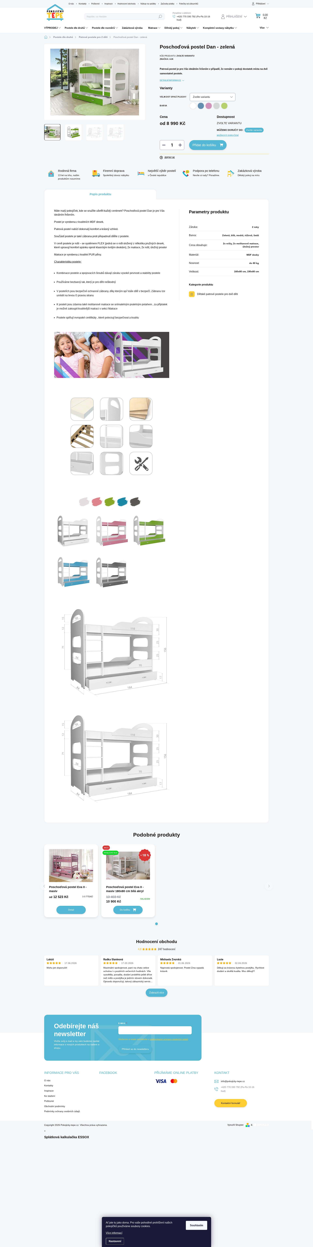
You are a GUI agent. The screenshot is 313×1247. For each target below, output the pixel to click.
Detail (71, 909)
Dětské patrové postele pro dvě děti (217, 294)
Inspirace (108, 4)
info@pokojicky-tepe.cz (233, 1081)
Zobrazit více (156, 992)
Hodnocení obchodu (127, 4)
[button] (156, 924)
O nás (71, 4)
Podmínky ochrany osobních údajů (62, 1111)
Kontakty (82, 4)
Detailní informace (170, 80)
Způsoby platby (167, 4)
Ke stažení (49, 1096)
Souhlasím (196, 1225)
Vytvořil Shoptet (235, 1125)
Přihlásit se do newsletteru (135, 1049)
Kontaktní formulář (230, 1103)
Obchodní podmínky (54, 1106)
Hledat (160, 16)
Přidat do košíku (204, 145)
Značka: (166, 59)
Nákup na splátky (148, 4)
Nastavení (115, 1241)
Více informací (114, 1232)
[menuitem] (52, 28)
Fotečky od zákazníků (188, 4)
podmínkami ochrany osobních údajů (169, 1039)
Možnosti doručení (228, 135)
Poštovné (95, 4)
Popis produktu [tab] (100, 194)
